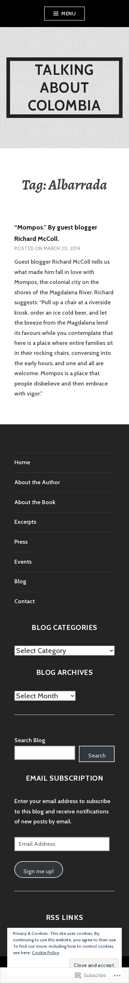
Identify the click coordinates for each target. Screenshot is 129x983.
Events (23, 561)
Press (21, 541)
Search (97, 755)
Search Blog (29, 740)
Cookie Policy (45, 952)
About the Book (35, 502)
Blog (20, 581)
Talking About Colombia (64, 87)
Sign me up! (38, 871)
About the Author (37, 482)
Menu (68, 13)
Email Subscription (65, 778)
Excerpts (25, 521)
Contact (24, 601)
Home (22, 462)
